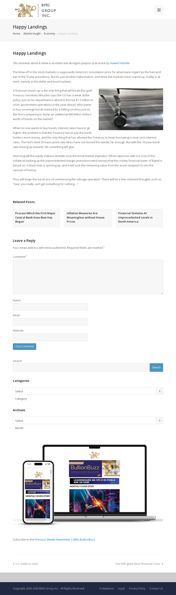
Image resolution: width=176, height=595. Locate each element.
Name (17, 300)
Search (17, 361)
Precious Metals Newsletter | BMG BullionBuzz (65, 539)
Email (16, 315)
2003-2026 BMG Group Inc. (42, 588)
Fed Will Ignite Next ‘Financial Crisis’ (138, 564)
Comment (20, 257)
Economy (49, 33)
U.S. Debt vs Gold (26, 564)
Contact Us (156, 588)
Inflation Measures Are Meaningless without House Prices (86, 217)
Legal (121, 588)
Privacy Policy (137, 588)
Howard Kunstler (120, 63)
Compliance (106, 588)
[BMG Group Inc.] (35, 9)
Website (18, 330)
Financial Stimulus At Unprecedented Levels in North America (135, 217)
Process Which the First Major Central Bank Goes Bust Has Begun (35, 217)
